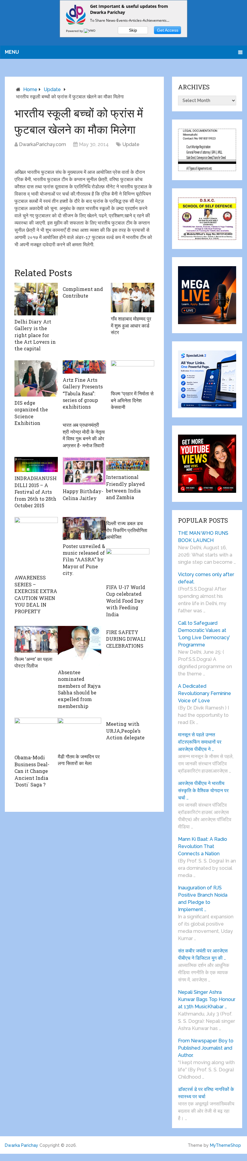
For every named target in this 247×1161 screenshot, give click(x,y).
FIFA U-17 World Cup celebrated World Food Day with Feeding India (125, 600)
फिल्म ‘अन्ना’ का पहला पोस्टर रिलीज (33, 662)
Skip (133, 30)
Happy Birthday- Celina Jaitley (83, 494)
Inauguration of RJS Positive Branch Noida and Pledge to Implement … (202, 898)
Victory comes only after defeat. (206, 578)
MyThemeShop (225, 1145)
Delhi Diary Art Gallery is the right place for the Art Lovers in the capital (35, 335)
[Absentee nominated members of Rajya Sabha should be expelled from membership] (79, 646)
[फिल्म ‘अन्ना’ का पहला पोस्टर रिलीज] (36, 639)
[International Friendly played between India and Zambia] (127, 464)
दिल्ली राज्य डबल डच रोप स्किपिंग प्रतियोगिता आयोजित (126, 530)
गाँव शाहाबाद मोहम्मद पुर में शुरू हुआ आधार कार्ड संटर (131, 325)
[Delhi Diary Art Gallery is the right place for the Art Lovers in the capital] (36, 299)
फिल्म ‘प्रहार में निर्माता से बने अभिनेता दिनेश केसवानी (132, 400)
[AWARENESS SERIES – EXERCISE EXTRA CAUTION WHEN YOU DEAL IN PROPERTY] (36, 544)
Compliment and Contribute (83, 292)
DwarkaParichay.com (42, 144)
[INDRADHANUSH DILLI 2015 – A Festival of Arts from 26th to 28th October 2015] (36, 464)
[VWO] (90, 31)
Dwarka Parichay (21, 1145)
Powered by (75, 31)
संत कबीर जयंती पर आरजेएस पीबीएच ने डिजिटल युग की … (203, 954)
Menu (12, 52)
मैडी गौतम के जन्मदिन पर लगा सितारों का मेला (79, 759)
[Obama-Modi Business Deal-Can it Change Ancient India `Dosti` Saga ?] (36, 734)
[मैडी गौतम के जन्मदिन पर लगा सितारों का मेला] (79, 734)
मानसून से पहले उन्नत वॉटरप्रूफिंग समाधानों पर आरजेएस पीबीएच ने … (199, 742)
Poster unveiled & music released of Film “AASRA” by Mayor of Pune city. (84, 559)
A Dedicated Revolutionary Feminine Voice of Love (204, 693)
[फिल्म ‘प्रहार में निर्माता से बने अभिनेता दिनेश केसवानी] (132, 373)
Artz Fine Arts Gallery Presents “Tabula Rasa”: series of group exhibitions (83, 393)
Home (30, 89)
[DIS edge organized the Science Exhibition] (36, 378)
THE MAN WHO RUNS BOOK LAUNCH (203, 536)
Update (52, 89)
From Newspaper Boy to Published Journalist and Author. (205, 1048)
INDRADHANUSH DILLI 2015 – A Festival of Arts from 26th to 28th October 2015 (35, 492)
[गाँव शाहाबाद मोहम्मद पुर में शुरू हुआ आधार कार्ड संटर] (132, 298)
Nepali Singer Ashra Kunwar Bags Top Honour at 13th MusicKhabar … (206, 999)
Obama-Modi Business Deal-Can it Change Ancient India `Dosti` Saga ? (31, 771)
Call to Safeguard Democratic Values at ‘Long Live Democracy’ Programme (204, 634)
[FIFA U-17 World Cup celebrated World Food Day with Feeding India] (127, 564)
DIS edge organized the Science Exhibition (31, 413)
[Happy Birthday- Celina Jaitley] (84, 471)
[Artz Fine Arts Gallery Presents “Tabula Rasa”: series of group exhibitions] (84, 367)
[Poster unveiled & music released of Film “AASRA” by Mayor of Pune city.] (84, 528)
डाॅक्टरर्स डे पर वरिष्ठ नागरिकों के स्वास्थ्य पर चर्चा (206, 1092)
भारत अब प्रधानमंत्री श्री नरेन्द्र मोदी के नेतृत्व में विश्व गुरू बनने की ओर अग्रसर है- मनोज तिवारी (84, 435)
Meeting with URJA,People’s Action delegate (125, 731)
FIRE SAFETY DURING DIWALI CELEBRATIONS (125, 639)
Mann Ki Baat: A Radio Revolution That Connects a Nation (202, 846)
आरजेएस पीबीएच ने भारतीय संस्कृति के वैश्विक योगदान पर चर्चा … (203, 790)
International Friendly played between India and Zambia (125, 487)
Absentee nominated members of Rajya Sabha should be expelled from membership (79, 689)
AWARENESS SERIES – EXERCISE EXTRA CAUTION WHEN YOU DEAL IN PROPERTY (35, 594)
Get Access (167, 30)
